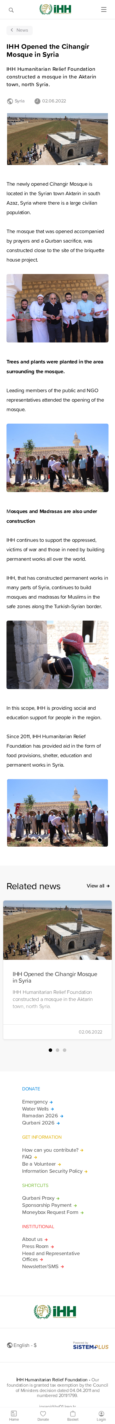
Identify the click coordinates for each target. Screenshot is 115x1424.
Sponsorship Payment (47, 1205)
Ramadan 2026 (40, 1116)
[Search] (11, 9)
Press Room (35, 1246)
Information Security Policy (52, 1171)
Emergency (34, 1102)
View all (95, 886)
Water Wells (35, 1109)
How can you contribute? (50, 1150)
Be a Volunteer (39, 1164)
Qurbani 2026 (38, 1123)
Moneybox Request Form (50, 1212)
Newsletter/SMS (40, 1266)
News (22, 30)
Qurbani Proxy (38, 1198)
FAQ (27, 1157)
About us (32, 1239)
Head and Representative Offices (51, 1256)
